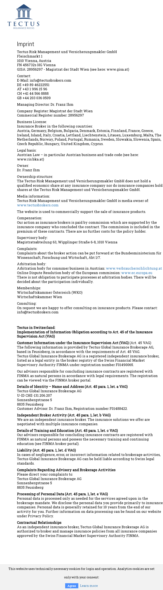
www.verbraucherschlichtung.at (134, 268)
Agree (71, 586)
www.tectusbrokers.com (38, 205)
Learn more (89, 586)
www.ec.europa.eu (136, 272)
